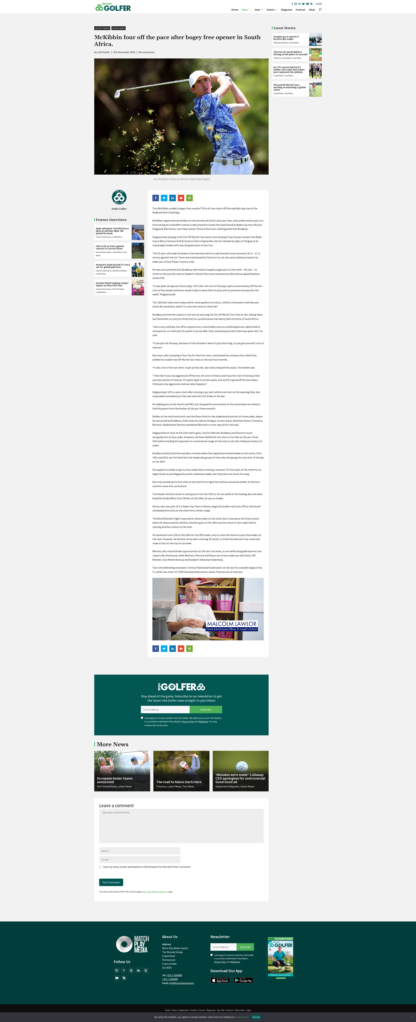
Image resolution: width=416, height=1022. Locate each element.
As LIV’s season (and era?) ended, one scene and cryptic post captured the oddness (289, 70)
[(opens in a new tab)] (280, 957)
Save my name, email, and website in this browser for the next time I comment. (147, 866)
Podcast (300, 9)
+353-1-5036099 (170, 979)
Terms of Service (161, 891)
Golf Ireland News (119, 270)
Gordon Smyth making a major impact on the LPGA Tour (112, 284)
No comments (147, 52)
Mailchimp (203, 721)
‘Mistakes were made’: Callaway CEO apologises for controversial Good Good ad (240, 778)
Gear (257, 9)
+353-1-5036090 (174, 975)
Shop (312, 9)
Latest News (102, 28)
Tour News (118, 28)
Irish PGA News (118, 289)
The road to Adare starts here (178, 782)
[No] (412, 1017)
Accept (256, 1017)
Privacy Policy (188, 721)
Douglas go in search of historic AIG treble (286, 38)
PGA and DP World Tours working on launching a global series (289, 87)
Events (270, 9)
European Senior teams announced (115, 780)
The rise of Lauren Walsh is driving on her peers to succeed (290, 53)
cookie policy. (242, 1017)
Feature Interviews (103, 237)
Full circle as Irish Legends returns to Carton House (110, 247)
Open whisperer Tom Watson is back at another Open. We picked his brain (112, 231)
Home (234, 9)
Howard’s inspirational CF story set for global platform (113, 266)
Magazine (286, 9)
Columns (277, 58)
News (245, 9)
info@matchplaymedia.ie (181, 983)
